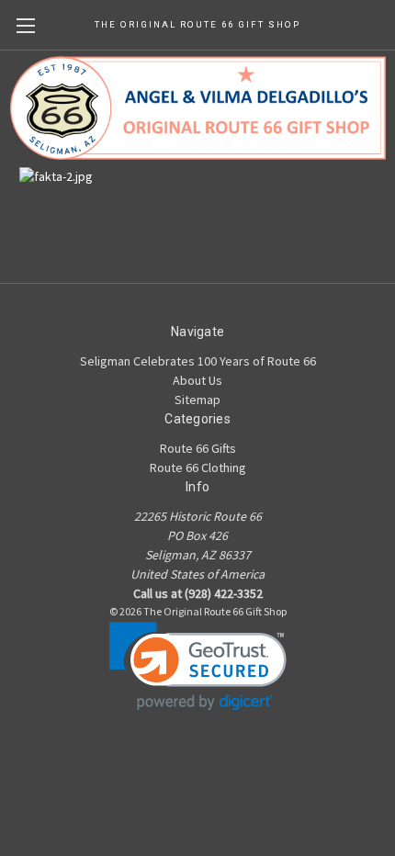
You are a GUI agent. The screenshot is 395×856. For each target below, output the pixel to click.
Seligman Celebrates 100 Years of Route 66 (198, 361)
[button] (198, 666)
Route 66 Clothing (198, 467)
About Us (197, 380)
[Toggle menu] (25, 25)
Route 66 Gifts (198, 448)
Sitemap (197, 399)
